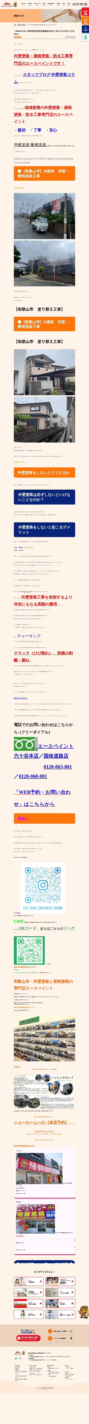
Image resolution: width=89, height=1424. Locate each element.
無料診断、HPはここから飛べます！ (21, 698)
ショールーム (67, 1371)
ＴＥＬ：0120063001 (19, 1187)
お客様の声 (58, 4)
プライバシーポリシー (69, 1379)
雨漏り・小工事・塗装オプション (36, 1370)
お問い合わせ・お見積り (69, 1374)
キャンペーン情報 (69, 1368)
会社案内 (66, 1377)
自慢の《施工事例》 (17, 1010)
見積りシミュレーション (53, 1371)
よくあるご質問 (68, 1376)
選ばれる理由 (30, 4)
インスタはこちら (17, 912)
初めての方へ (23, 4)
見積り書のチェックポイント (54, 1368)
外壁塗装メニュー (33, 1366)
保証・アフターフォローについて (36, 1374)
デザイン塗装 (32, 1373)
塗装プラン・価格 (32, 1365)
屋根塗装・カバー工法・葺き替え (36, 1368)
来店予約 (66, 1372)
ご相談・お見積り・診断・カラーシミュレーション (44, 1131)
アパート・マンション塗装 (35, 1371)
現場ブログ (68, 1366)
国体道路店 (56, 756)
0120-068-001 (33, 776)
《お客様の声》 (17, 1066)
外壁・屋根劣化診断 (52, 1376)
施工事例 (44, 4)
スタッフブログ (17, 37)
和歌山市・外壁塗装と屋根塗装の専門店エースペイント (24, 1145)
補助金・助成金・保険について (54, 1373)
